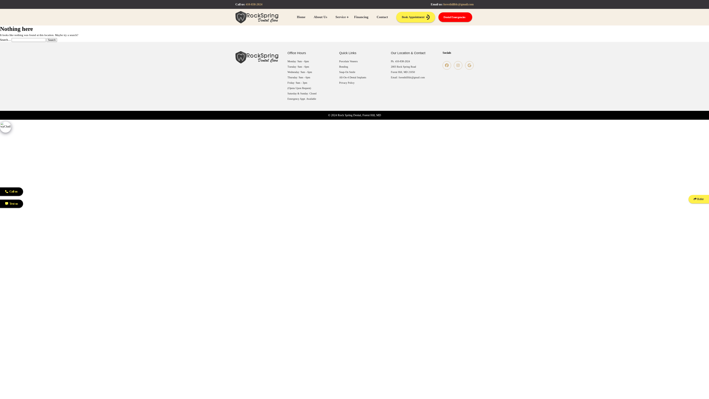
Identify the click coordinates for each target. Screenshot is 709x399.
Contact (382, 17)
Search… (5, 39)
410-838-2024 (254, 4)
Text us (13, 203)
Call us (13, 191)
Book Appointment (413, 17)
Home (301, 17)
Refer (700, 199)
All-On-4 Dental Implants (352, 77)
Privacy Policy (346, 82)
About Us (320, 17)
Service (340, 17)
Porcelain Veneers (348, 61)
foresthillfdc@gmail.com (458, 4)
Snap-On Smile (347, 72)
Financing (361, 17)
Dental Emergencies (454, 17)
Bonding (343, 66)
